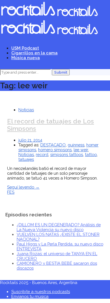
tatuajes (26, 159)
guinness (76, 144)
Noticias (26, 109)
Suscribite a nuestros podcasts (40, 291)
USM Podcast (25, 48)
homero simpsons (55, 149)
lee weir (81, 149)
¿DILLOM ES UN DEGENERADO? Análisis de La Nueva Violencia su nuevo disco (59, 227)
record (42, 154)
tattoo (91, 154)
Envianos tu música (30, 296)
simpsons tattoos (66, 154)
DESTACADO (53, 144)
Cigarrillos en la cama (34, 52)
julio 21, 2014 (30, 140)
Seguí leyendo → (23, 187)
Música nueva (25, 57)
